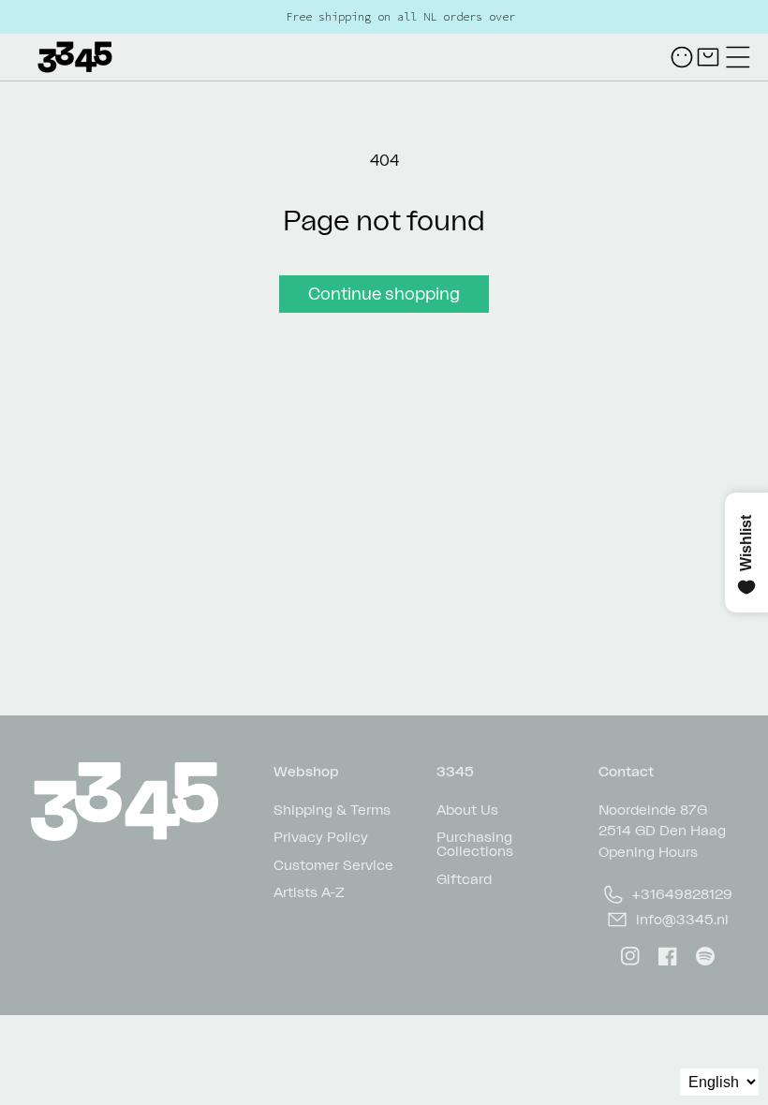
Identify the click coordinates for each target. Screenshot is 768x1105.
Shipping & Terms (332, 810)
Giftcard (464, 878)
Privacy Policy (320, 836)
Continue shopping (384, 293)
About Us (467, 810)
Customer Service (333, 864)
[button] (738, 57)
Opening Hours (648, 852)
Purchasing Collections (474, 843)
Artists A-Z (309, 891)
